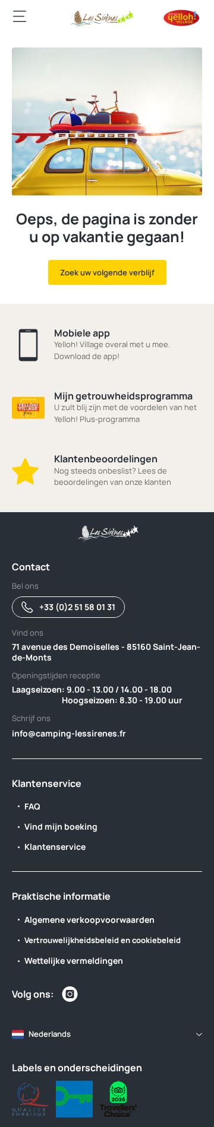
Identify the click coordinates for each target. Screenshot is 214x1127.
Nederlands (50, 1033)
